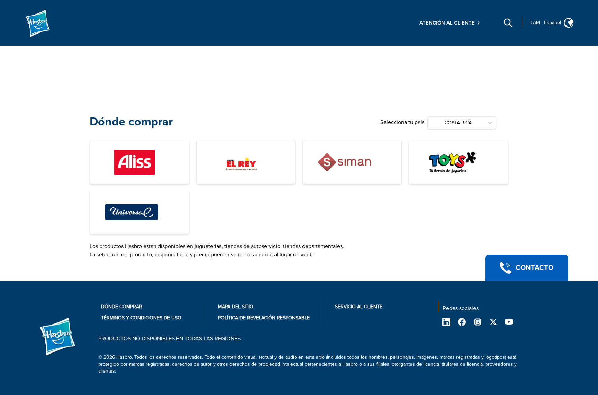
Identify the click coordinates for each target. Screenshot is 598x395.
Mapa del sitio (235, 307)
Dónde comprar (121, 307)
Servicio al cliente (358, 307)
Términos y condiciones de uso (141, 318)
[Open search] (508, 23)
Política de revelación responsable (264, 318)
